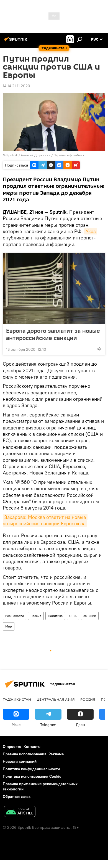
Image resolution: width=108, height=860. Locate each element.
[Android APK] (19, 812)
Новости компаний (20, 761)
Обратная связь (16, 796)
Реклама (56, 753)
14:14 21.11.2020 (16, 85)
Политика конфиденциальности (31, 768)
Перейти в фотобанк (68, 155)
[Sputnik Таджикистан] (16, 41)
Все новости (14, 616)
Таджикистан (17, 699)
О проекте (12, 746)
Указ (91, 231)
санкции (89, 616)
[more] (98, 348)
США (73, 616)
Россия (35, 616)
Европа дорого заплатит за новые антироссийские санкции (53, 334)
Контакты (32, 746)
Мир (8, 626)
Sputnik (12, 155)
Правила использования (24, 753)
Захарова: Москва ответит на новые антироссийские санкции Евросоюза (45, 520)
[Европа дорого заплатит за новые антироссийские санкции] (54, 288)
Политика (55, 616)
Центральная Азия (56, 699)
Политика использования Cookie (32, 776)
